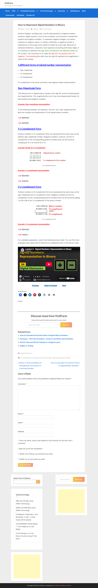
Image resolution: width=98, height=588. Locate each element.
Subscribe (66, 325)
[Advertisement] (26, 566)
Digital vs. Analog (26, 346)
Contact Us (30, 15)
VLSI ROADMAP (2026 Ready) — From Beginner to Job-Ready (27, 526)
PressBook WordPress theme (62, 585)
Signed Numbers (65, 358)
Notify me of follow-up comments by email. (36, 454)
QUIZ (84, 11)
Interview (61, 11)
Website (21, 432)
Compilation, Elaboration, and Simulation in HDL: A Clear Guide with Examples (27, 517)
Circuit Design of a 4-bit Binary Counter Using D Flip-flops (26, 536)
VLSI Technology (46, 11)
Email (20, 423)
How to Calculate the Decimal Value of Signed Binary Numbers (44, 335)
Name (21, 414)
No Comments (46, 29)
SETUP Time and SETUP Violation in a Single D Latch (40, 342)
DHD (13, 11)
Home (7, 11)
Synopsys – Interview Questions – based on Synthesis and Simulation (46, 339)
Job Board (20, 15)
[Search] (38, 481)
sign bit (44, 358)
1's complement (25, 358)
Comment (22, 384)
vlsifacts (35, 29)
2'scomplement (36, 358)
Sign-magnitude (53, 358)
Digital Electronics (26, 353)
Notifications (75, 11)
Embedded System (28, 11)
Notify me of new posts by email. (32, 459)
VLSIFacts (8, 3)
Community (10, 15)
